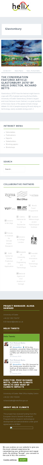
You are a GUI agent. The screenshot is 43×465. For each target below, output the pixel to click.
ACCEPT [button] (23, 460)
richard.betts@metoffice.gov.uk (15, 401)
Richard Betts (35, 71)
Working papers (12, 144)
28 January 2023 (15, 356)
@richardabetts (15, 345)
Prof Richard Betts (17, 343)
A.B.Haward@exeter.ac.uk (13, 322)
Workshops (10, 147)
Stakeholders (11, 141)
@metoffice (17, 347)
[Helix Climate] (21, 6)
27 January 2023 (15, 373)
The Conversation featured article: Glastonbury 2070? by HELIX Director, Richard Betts (19, 82)
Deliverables (10, 132)
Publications (11, 135)
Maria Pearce (19, 71)
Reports (9, 138)
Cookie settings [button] (10, 460)
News (28, 71)
